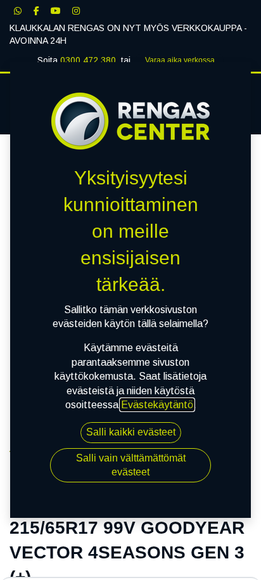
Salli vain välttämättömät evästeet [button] (131, 465)
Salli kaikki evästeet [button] (130, 432)
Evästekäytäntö (157, 404)
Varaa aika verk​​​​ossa (180, 60)
